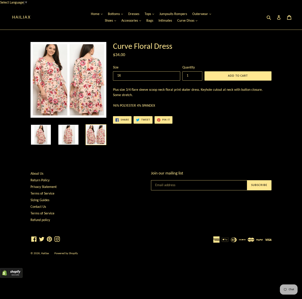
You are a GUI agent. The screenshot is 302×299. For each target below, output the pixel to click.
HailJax (21, 17)
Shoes (111, 21)
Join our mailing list (167, 173)
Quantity (188, 67)
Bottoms (116, 14)
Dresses (133, 14)
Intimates (165, 21)
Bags (149, 21)
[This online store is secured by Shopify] (11, 277)
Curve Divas (188, 21)
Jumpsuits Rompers (173, 14)
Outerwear (202, 14)
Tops (150, 14)
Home (98, 14)
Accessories (132, 21)
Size (116, 67)
